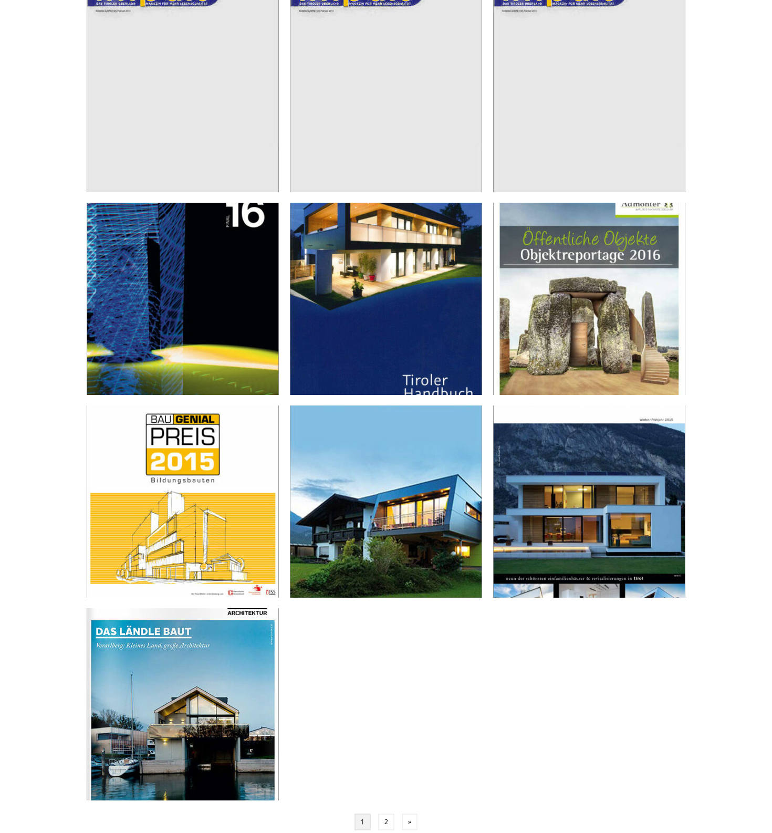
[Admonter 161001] (589, 299)
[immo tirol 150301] (386, 501)
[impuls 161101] (386, 96)
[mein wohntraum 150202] (589, 501)
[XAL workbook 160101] (183, 299)
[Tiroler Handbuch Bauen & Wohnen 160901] (386, 299)
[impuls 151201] (589, 96)
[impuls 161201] (183, 96)
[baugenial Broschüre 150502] (183, 501)
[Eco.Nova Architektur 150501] (183, 704)
